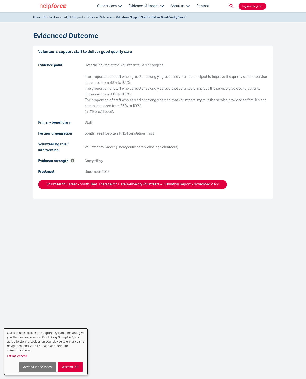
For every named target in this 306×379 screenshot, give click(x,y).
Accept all (70, 366)
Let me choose (17, 356)
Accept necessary (37, 366)
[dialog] (45, 351)
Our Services (51, 17)
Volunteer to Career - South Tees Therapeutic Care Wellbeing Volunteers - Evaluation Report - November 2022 (132, 184)
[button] (231, 6)
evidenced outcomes (99, 17)
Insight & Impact (72, 17)
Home (36, 17)
